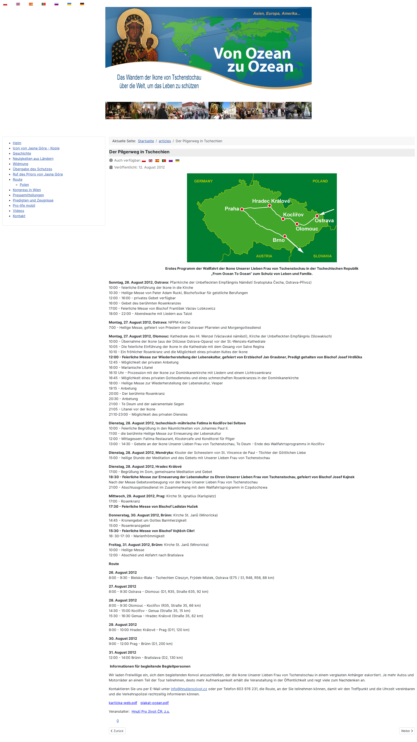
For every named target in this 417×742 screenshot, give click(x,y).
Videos (18, 210)
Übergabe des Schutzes (32, 169)
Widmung (20, 164)
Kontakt (19, 216)
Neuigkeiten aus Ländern (33, 158)
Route (17, 179)
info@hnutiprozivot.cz (189, 689)
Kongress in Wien (27, 190)
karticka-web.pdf (123, 703)
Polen (24, 184)
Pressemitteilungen (28, 195)
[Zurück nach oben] (411, 727)
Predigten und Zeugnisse (33, 200)
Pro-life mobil (24, 205)
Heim (17, 143)
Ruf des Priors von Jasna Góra (38, 174)
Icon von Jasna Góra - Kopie (36, 148)
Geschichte (22, 153)
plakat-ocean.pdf (155, 703)
